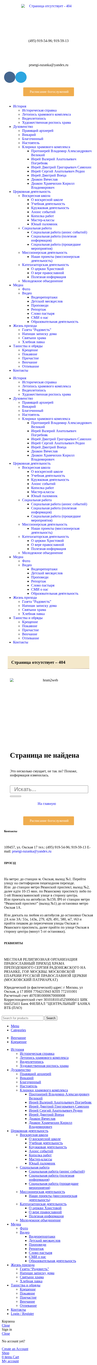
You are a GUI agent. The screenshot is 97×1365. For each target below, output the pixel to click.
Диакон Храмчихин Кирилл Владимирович (52, 185)
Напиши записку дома (39, 334)
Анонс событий (43, 212)
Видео (27, 293)
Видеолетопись (34, 118)
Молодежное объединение (42, 281)
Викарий (29, 135)
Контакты (20, 370)
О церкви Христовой (47, 269)
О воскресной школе (47, 200)
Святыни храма (34, 338)
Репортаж (38, 309)
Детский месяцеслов (47, 301)
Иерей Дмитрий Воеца (48, 175)
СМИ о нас (39, 317)
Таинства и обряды (28, 346)
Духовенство (23, 126)
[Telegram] (21, 77)
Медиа (18, 285)
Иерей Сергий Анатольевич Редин (58, 171)
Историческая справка (39, 110)
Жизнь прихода (25, 326)
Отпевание (30, 366)
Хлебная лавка (33, 342)
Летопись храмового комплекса (46, 114)
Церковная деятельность (32, 191)
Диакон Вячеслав (44, 179)
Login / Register (22, 1314)
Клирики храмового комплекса (46, 147)
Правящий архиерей (37, 131)
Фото (26, 289)
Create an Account (15, 1349)
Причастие (30, 358)
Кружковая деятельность (50, 208)
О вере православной (47, 273)
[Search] (15, 796)
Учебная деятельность (48, 204)
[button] (48, 91)
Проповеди (39, 305)
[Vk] (9, 77)
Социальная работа (37, 228)
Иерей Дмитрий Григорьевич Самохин (61, 167)
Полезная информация (48, 277)
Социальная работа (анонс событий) (59, 232)
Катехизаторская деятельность (45, 265)
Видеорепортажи (44, 297)
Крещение (30, 350)
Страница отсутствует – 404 (38, 662)
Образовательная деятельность (54, 322)
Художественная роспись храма (46, 122)
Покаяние (29, 354)
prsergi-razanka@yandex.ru (31, 851)
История (19, 106)
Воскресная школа (36, 196)
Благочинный (32, 139)
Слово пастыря (42, 313)
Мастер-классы (42, 220)
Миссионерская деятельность (44, 252)
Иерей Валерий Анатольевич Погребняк (60, 1102)
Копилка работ (42, 216)
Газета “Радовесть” (36, 330)
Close (6, 1325)
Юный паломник (44, 224)
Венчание (29, 362)
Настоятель (30, 143)
